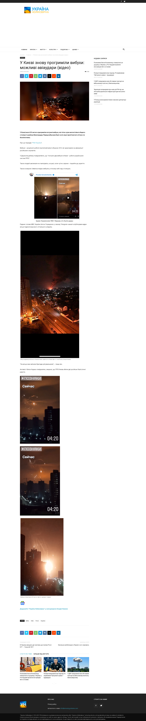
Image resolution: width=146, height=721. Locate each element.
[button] (123, 50)
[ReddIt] (54, 76)
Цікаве (74, 49)
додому (22, 55)
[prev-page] (52, 683)
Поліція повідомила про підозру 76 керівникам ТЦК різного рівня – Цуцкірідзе (54, 675)
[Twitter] (124, 1)
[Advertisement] (90, 10)
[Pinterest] (31, 76)
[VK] (45, 76)
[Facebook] (121, 1)
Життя (42, 49)
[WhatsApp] (36, 76)
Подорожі (64, 49)
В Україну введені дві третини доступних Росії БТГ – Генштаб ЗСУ (35, 646)
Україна (33, 49)
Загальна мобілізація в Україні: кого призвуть (73, 645)
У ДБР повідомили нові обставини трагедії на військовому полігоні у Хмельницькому (78, 675)
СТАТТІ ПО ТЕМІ (26, 654)
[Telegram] (40, 76)
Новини (24, 49)
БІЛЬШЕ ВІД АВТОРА (41, 654)
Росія (37, 621)
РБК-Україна (37, 143)
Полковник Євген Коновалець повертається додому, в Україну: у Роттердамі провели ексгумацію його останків (108, 65)
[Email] (49, 76)
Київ (32, 621)
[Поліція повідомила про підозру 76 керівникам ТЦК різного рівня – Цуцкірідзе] (54, 664)
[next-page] (56, 683)
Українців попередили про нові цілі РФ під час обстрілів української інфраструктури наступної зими (109, 91)
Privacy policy (52, 704)
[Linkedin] (58, 76)
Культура (52, 49)
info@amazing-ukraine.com (69, 708)
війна (27, 621)
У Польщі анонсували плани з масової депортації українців (110, 101)
